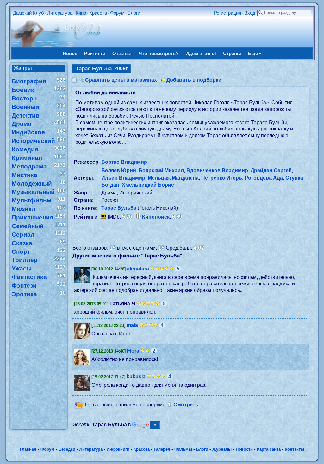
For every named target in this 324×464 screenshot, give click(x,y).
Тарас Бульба (118, 208)
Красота (98, 13)
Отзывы (122, 53)
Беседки (67, 449)
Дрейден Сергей (271, 170)
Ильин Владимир (123, 178)
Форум (117, 13)
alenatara (138, 268)
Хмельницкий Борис (148, 185)
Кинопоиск (156, 216)
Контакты (294, 449)
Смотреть (185, 405)
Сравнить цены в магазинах (121, 80)
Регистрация (227, 13)
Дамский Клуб (28, 13)
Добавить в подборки (193, 80)
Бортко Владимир (124, 162)
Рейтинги (94, 53)
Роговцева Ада (264, 178)
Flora (133, 350)
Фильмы (183, 449)
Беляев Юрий (118, 170)
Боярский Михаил (161, 170)
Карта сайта (269, 449)
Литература (59, 13)
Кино (81, 13)
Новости (244, 449)
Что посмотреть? (158, 53)
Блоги (134, 13)
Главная (28, 449)
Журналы (222, 449)
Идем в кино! (200, 53)
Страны (232, 53)
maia (132, 325)
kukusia (136, 376)
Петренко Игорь (221, 178)
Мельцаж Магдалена (173, 178)
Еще (253, 53)
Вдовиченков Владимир (217, 170)
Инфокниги (118, 449)
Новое (70, 53)
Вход (249, 13)
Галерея (162, 449)
